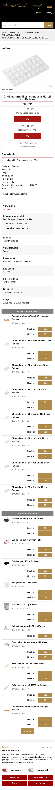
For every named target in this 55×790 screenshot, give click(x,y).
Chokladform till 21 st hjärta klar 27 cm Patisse (30, 366)
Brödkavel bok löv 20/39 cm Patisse (29, 664)
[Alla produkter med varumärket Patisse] (6, 48)
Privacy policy (46, 747)
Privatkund (15, 32)
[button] (7, 747)
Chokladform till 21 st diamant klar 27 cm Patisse (31, 342)
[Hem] (14, 6)
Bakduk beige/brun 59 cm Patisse (28, 540)
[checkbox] (5, 770)
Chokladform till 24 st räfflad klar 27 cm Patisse (30, 464)
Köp (27, 119)
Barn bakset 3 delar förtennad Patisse (29, 642)
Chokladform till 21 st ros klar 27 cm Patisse (29, 391)
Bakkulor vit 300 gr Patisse (24, 604)
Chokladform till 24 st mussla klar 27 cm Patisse (25, 38)
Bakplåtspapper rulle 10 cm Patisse (28, 626)
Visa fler (27, 731)
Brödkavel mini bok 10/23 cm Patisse (29, 685)
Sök (49, 25)
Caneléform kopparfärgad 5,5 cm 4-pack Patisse (31, 317)
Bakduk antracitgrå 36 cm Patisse (27, 518)
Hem (4, 32)
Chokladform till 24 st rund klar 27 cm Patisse (30, 439)
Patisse (6, 209)
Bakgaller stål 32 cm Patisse (25, 583)
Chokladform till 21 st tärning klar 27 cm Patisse (31, 415)
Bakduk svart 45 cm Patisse (25, 561)
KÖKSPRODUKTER (32, 32)
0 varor (37, 13)
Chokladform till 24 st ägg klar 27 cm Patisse (29, 488)
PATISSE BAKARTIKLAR (11, 35)
